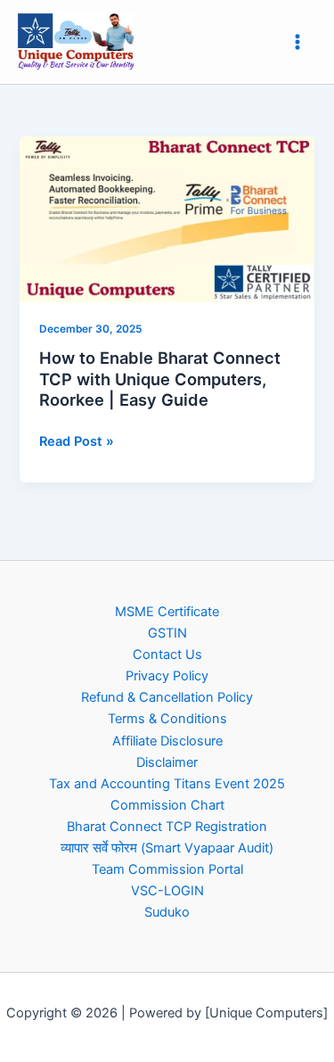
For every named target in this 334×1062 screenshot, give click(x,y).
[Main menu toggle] (297, 42)
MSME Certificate (167, 612)
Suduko (167, 912)
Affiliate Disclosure (167, 741)
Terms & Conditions (167, 719)
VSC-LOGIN (167, 891)
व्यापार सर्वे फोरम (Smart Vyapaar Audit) (167, 848)
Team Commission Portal (167, 869)
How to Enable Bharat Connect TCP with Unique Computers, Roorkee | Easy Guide (160, 378)
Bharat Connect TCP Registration (167, 827)
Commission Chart (167, 805)
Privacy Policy (167, 676)
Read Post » (76, 440)
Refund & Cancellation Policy (167, 697)
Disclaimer (167, 762)
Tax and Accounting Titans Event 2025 (167, 784)
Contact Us (167, 654)
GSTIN (167, 633)
